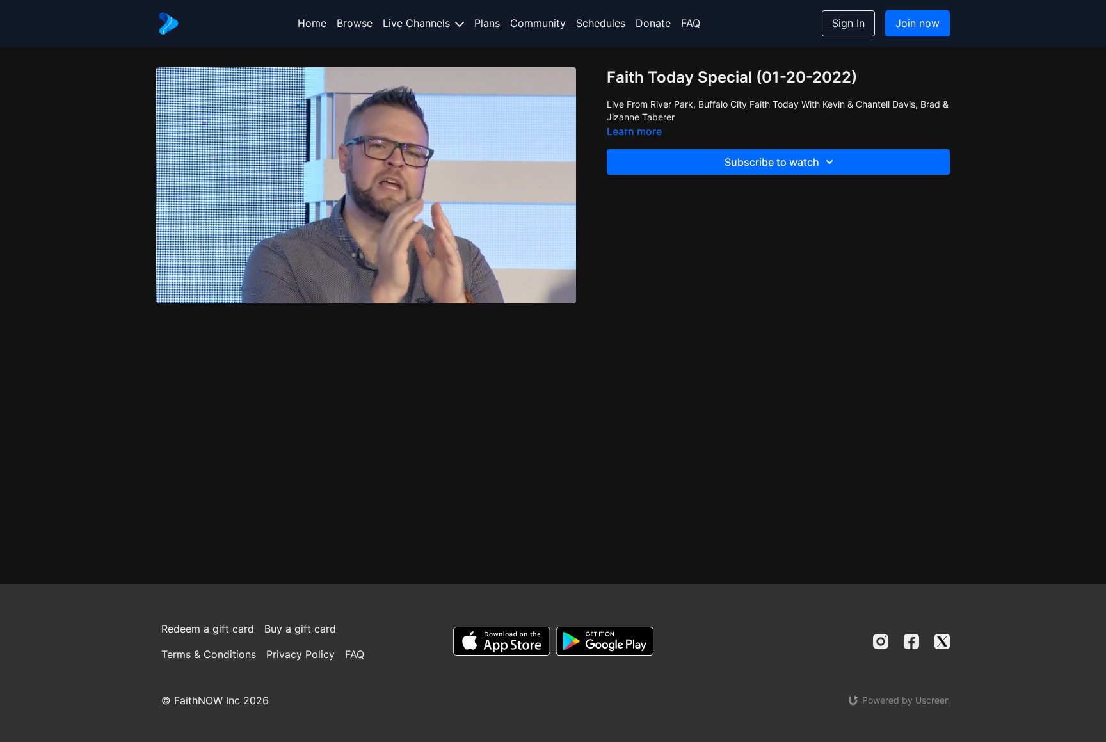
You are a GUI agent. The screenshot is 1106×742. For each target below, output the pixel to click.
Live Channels (418, 23)
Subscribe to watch (772, 162)
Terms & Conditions (208, 654)
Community (538, 23)
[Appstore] (501, 641)
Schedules (600, 23)
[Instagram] (880, 641)
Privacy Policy (300, 654)
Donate (653, 23)
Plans (487, 23)
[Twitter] (942, 641)
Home (312, 23)
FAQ (690, 23)
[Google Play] (605, 641)
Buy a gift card (300, 628)
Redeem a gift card (207, 628)
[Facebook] (911, 641)
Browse (355, 23)
